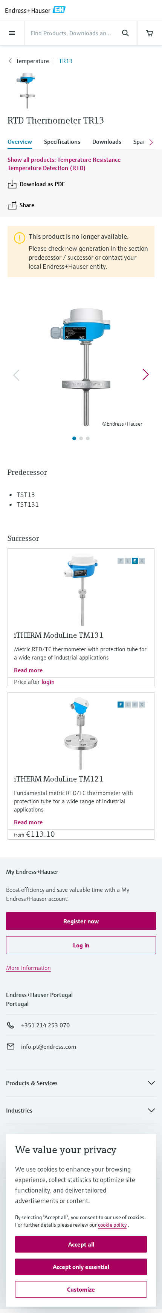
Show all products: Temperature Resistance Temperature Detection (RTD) (64, 164)
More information (28, 967)
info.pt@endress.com (48, 1046)
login (48, 681)
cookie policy (112, 1224)
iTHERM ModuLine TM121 (59, 779)
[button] (81, 921)
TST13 (26, 494)
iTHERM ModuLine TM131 (59, 635)
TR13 (66, 61)
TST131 (28, 504)
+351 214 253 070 (45, 1025)
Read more (28, 670)
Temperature (32, 61)
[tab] (23, 142)
